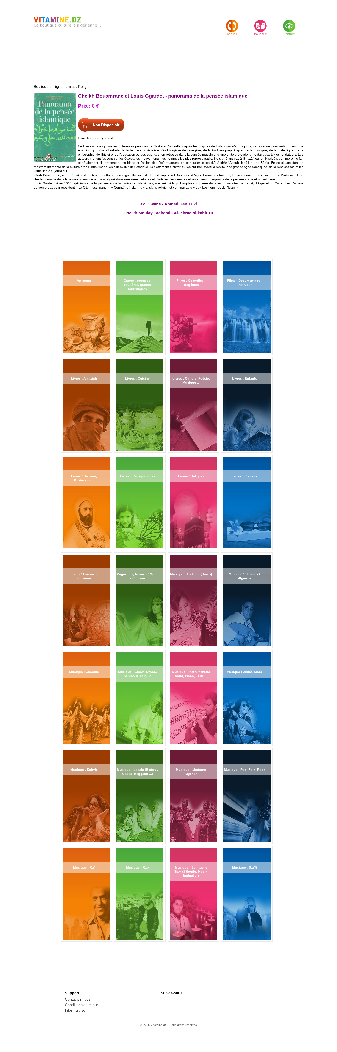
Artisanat (84, 280)
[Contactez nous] (289, 23)
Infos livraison (76, 1010)
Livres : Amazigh (84, 378)
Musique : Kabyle (84, 769)
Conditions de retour (81, 1005)
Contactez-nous (78, 999)
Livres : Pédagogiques (137, 476)
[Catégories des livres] (260, 23)
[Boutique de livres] (232, 23)
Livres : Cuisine (137, 378)
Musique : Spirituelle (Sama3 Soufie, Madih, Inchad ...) (191, 871)
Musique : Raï (84, 867)
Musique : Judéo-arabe (245, 672)
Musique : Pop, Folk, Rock (244, 769)
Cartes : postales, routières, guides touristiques (137, 285)
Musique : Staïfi (244, 867)
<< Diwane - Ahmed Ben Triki (168, 204)
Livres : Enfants (244, 378)
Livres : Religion (191, 476)
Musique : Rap (137, 867)
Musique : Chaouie (84, 672)
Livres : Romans (244, 476)
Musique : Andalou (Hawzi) (191, 574)
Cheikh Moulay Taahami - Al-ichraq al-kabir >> (169, 213)
